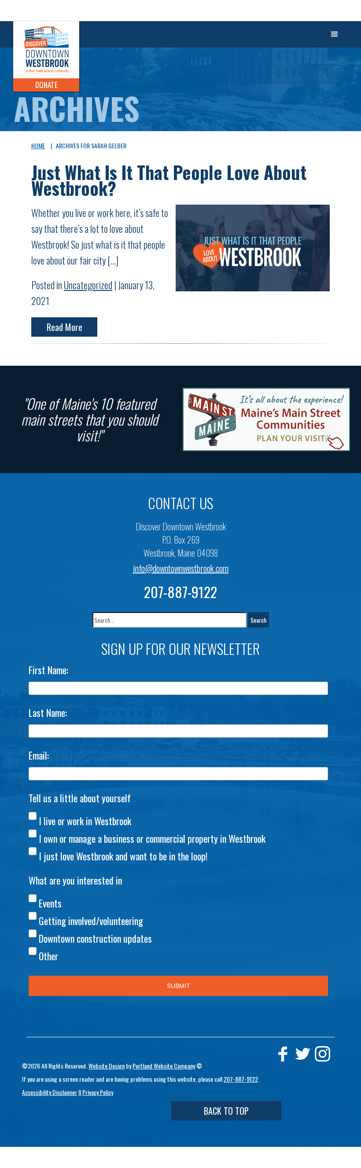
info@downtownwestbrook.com (180, 568)
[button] (334, 34)
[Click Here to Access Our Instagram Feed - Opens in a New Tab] (322, 1053)
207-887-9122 (180, 591)
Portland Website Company (164, 1065)
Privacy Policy (97, 1092)
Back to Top (226, 1110)
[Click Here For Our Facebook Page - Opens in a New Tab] (283, 1053)
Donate (46, 84)
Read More (64, 327)
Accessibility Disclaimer (49, 1092)
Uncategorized (88, 285)
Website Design (106, 1065)
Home (38, 145)
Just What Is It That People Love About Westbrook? (168, 180)
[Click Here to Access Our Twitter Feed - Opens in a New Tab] (302, 1053)
